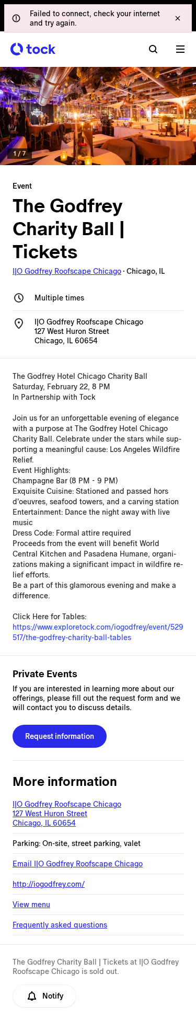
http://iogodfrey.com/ (49, 884)
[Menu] (180, 49)
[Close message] (177, 18)
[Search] (153, 49)
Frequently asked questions (60, 925)
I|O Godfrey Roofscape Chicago (67, 271)
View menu (31, 904)
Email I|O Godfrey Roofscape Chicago (78, 864)
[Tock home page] (32, 49)
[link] (98, 116)
